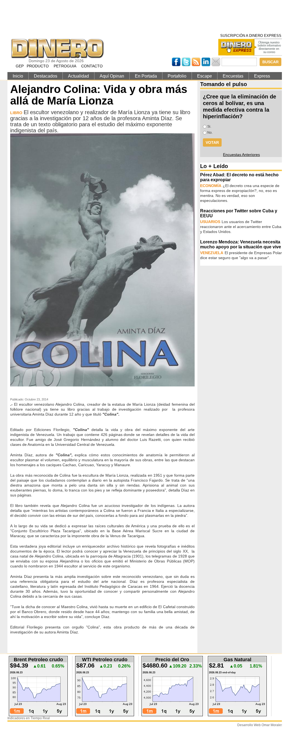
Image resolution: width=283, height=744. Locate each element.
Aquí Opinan (112, 76)
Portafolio (177, 76)
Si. (209, 126)
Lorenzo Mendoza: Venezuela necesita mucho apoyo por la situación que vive (240, 244)
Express (262, 76)
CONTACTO (92, 66)
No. (210, 132)
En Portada (146, 76)
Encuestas (233, 76)
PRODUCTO (38, 66)
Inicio (18, 76)
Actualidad (78, 76)
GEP (20, 66)
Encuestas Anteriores (241, 154)
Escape (204, 76)
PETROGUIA (65, 66)
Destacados (45, 76)
